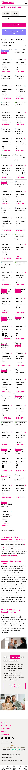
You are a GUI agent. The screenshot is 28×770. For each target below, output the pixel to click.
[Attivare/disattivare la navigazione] (26, 3)
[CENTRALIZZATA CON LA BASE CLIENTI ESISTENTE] (21, 486)
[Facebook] (9, 738)
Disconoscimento (5, 754)
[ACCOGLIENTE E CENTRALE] (21, 407)
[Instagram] (5, 738)
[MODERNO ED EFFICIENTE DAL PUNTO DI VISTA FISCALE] (7, 301)
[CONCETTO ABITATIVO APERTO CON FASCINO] (21, 114)
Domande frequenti (6, 726)
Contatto (3, 723)
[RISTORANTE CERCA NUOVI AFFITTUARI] (21, 328)
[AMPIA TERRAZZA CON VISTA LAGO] (21, 434)
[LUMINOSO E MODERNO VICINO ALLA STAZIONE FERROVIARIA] (21, 460)
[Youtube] (12, 738)
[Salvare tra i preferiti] (11, 60)
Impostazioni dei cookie (6, 757)
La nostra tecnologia (8, 742)
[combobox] (14, 18)
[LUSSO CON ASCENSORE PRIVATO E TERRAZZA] (7, 87)
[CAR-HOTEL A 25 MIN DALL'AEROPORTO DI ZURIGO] (7, 434)
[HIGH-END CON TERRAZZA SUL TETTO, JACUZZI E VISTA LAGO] (21, 354)
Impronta (12, 754)
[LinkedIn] (2, 738)
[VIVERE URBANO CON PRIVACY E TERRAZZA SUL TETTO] (7, 61)
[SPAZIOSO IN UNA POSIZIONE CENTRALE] (7, 486)
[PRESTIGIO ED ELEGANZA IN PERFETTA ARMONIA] (7, 219)
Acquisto (6, 13)
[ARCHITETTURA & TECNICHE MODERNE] (21, 301)
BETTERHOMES (5, 728)
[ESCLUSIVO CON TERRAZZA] (7, 114)
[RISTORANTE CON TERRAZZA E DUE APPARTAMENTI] (7, 140)
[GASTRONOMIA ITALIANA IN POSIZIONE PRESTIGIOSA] (21, 274)
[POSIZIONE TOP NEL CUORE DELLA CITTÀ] (21, 381)
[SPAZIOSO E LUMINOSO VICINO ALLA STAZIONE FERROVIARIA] (7, 460)
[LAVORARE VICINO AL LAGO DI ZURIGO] (21, 61)
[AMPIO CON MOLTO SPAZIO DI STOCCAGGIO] (21, 219)
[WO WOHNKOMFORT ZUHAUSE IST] (7, 166)
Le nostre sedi (4, 734)
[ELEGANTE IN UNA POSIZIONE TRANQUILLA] (7, 407)
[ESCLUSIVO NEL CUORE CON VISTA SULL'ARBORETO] (21, 87)
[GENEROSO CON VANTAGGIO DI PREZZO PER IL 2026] (7, 381)
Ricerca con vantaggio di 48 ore (14, 32)
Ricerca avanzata (14, 25)
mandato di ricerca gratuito (9, 556)
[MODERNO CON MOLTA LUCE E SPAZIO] (7, 274)
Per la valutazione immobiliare (14, 686)
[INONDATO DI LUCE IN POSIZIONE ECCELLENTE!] (21, 193)
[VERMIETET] (7, 514)
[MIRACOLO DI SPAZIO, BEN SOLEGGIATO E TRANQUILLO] (7, 328)
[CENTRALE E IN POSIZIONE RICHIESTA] (7, 354)
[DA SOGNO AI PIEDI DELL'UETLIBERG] (21, 166)
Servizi (3, 731)
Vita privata (17, 754)
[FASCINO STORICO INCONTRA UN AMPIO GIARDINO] (7, 247)
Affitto (15, 13)
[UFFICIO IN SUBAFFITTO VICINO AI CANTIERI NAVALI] (21, 247)
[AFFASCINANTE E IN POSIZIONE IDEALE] (7, 193)
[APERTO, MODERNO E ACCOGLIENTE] (21, 140)
